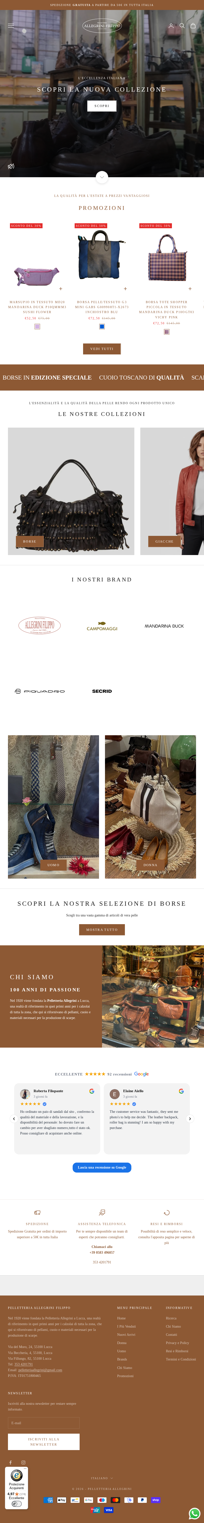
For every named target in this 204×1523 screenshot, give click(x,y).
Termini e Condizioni (181, 1359)
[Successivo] (190, 1119)
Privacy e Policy (177, 1343)
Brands (122, 1359)
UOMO (53, 865)
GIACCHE (164, 541)
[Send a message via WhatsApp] (195, 1514)
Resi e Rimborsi (177, 1351)
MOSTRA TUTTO (102, 930)
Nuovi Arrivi (126, 1335)
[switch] (17, 1504)
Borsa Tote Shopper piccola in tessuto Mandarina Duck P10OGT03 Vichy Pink (167, 309)
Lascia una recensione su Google (102, 1167)
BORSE (30, 541)
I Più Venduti (126, 1326)
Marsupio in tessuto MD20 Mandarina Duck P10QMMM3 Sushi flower (37, 307)
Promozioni (125, 1376)
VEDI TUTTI (101, 349)
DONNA (151, 865)
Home (121, 1318)
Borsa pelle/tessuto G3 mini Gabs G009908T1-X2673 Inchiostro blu (102, 307)
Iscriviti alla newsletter (44, 1441)
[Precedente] (14, 1119)
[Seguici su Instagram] (23, 1462)
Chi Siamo (124, 1368)
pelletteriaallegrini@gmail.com (40, 1370)
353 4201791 (23, 1364)
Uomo (121, 1351)
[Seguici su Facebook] (10, 1462)
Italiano (99, 1478)
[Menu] (25, 1470)
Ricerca (171, 1318)
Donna (121, 1343)
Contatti (171, 1335)
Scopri (102, 106)
